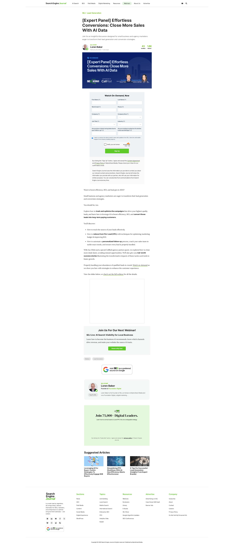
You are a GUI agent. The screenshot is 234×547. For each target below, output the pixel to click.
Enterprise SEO (104, 512)
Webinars (127, 3)
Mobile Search (104, 505)
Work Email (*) (96, 107)
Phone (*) (121, 107)
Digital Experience (82, 515)
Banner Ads (149, 505)
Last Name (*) (122, 99)
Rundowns (126, 502)
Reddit (102, 522)
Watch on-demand (140, 265)
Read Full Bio (92, 395)
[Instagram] (51, 522)
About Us (137, 3)
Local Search (104, 502)
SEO (83, 3)
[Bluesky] (47, 522)
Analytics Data (104, 518)
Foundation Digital (115, 388)
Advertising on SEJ (152, 499)
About (171, 502)
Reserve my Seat (117, 348)
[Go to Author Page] (85, 47)
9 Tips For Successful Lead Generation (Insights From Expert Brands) (139, 471)
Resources (116, 3)
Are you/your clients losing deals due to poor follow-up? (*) (104, 129)
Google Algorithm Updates (131, 515)
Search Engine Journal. (107, 542)
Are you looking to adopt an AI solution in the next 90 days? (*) (129, 129)
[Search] (186, 3)
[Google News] (47, 518)
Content (79, 508)
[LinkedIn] (51, 518)
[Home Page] (56, 3)
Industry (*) (121, 121)
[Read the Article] (93, 461)
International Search (106, 508)
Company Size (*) (123, 114)
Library (125, 505)
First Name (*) (96, 99)
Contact (171, 505)
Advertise (146, 3)
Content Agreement (133, 161)
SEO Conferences (128, 518)
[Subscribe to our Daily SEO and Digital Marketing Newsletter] (182, 3)
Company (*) (96, 114)
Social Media (80, 512)
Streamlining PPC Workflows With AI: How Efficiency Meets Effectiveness (116, 471)
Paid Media (91, 3)
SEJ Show (126, 512)
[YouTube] (55, 518)
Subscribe (172, 499)
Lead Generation (98, 359)
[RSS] (60, 522)
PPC (101, 515)
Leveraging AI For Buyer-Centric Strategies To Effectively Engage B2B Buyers (93, 472)
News (78, 499)
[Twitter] (64, 518)
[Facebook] (60, 518)
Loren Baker (96, 47)
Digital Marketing (104, 3)
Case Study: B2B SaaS (153, 502)
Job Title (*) (95, 121)
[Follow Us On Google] (117, 369)
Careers (171, 508)
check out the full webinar (113, 274)
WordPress (79, 518)
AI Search (75, 3)
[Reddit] (55, 522)
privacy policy (128, 438)
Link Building (104, 499)
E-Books (125, 508)
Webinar (87, 359)
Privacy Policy (99, 163)
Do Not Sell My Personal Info (178, 515)
